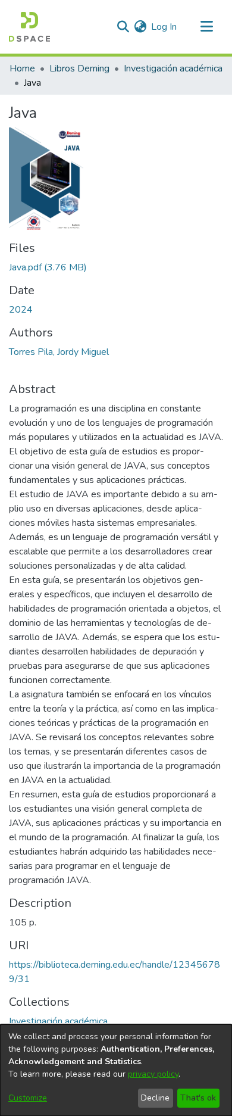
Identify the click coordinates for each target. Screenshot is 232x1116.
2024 (21, 309)
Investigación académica (173, 68)
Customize (27, 1097)
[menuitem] (140, 27)
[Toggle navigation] (206, 26)
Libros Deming (79, 68)
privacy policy (153, 1074)
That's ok (198, 1097)
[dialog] (116, 1070)
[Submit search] (122, 27)
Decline (155, 1097)
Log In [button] (164, 26)
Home (22, 68)
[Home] (29, 27)
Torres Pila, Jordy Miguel (59, 352)
